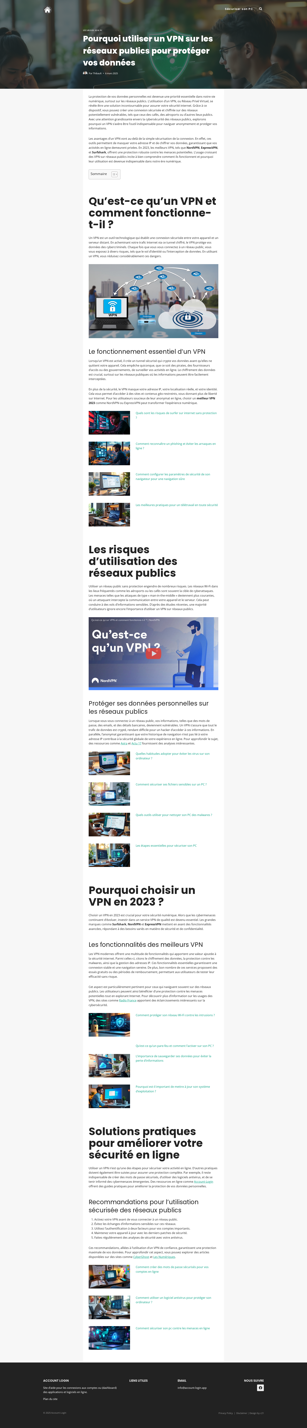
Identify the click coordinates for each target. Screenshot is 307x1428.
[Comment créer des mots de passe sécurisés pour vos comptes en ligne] (109, 1276)
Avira (124, 743)
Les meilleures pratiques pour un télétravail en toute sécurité (177, 505)
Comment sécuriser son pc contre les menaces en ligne (173, 1328)
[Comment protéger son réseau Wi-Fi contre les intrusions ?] (109, 1025)
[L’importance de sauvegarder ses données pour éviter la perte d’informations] (109, 1066)
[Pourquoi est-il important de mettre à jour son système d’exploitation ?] (109, 1096)
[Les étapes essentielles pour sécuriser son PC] (109, 855)
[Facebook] (260, 1388)
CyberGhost (141, 1257)
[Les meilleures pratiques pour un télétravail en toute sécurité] (109, 514)
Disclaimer (241, 1413)
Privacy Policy (226, 1413)
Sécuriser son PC (239, 9)
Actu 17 (136, 743)
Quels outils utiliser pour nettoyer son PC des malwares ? (174, 815)
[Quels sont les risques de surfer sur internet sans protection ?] (109, 423)
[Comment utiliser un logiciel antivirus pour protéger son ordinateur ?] (109, 1307)
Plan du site (50, 1399)
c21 (262, 1413)
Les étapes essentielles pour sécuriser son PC (166, 846)
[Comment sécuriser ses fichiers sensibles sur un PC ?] (109, 794)
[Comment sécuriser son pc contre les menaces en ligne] (109, 1338)
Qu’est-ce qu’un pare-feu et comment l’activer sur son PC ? (175, 1046)
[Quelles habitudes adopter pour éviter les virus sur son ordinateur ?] (109, 763)
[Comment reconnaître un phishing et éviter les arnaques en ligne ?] (109, 453)
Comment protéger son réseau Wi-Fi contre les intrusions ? (175, 1015)
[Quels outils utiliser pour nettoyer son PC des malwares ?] (109, 824)
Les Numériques (164, 1257)
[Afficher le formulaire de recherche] (260, 9)
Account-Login (203, 1182)
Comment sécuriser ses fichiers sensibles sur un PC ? (171, 784)
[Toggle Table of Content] (113, 174)
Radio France (127, 1000)
